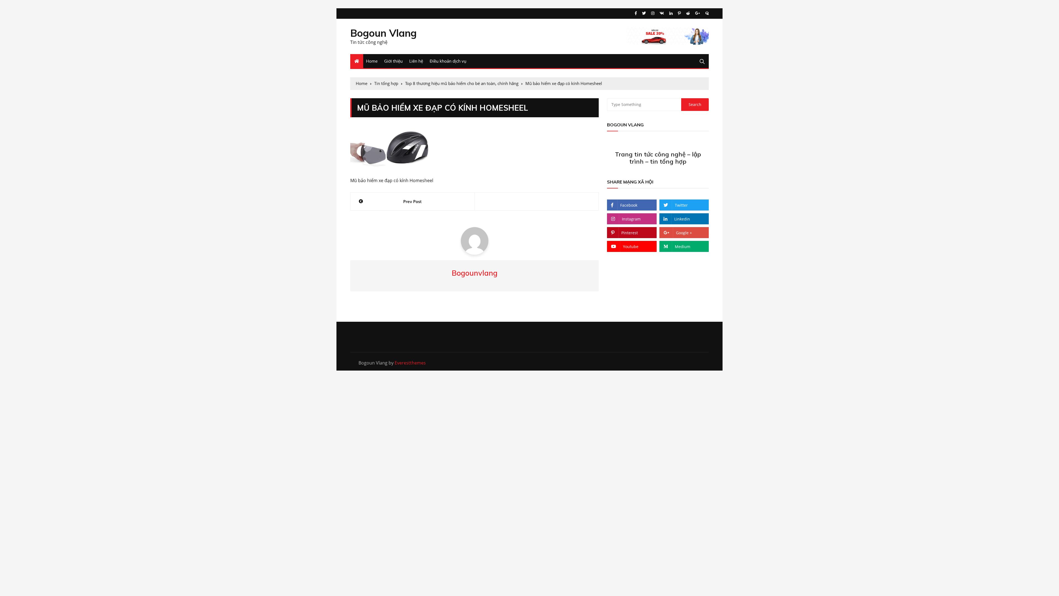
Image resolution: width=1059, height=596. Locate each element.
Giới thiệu (393, 61)
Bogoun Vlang (383, 33)
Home (372, 61)
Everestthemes (410, 363)
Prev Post (412, 201)
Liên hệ (416, 61)
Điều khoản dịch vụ (448, 61)
